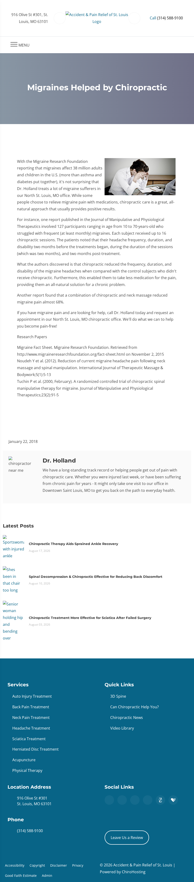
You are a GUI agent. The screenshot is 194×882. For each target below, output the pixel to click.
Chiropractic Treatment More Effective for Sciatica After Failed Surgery (90, 618)
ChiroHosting (134, 871)
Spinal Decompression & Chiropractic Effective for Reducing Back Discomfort (95, 577)
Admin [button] (47, 875)
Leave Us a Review (127, 837)
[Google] (109, 800)
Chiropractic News (126, 717)
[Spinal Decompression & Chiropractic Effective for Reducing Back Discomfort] (13, 579)
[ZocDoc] (160, 800)
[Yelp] (147, 800)
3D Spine (118, 696)
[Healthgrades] (173, 800)
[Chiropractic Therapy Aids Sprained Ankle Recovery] (13, 546)
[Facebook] (122, 800)
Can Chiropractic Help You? (134, 706)
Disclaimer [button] (58, 865)
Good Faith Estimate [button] (21, 875)
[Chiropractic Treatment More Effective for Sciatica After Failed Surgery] (13, 620)
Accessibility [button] (14, 865)
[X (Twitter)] (135, 800)
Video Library (122, 728)
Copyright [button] (37, 865)
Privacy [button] (77, 865)
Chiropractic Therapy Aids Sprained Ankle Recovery (73, 544)
